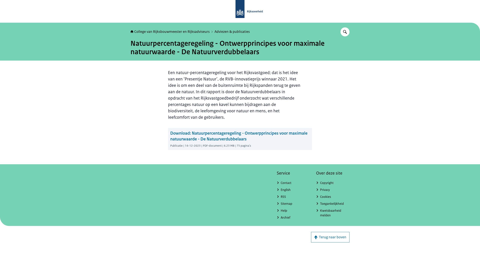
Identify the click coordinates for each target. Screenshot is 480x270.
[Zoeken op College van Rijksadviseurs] (345, 31)
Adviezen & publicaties (232, 31)
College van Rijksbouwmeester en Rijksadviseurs (172, 31)
